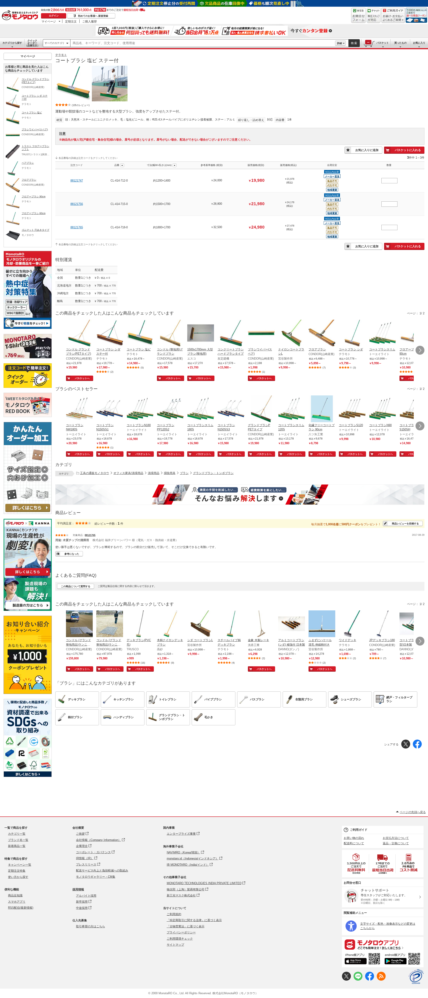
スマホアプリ (16, 901)
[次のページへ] (420, 350)
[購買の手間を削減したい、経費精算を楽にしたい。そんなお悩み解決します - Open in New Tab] (239, 494)
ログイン (54, 15)
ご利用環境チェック (180, 938)
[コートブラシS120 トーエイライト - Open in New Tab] (352, 409)
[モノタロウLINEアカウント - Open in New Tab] (358, 979)
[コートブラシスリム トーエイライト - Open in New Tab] (382, 333)
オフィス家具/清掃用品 (128, 473)
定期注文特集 (16, 870)
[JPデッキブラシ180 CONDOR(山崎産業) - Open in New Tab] (382, 624)
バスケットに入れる (408, 150)
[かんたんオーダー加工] (28, 513)
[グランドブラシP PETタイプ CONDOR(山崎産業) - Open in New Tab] (261, 409)
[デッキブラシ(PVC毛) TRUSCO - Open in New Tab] (140, 624)
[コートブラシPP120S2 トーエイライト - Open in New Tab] (170, 409)
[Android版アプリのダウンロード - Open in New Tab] (403, 959)
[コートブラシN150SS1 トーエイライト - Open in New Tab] (109, 409)
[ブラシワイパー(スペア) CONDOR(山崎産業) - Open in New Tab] (261, 333)
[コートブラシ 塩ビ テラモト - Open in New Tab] (140, 333)
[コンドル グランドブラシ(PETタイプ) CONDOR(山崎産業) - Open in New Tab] (79, 333)
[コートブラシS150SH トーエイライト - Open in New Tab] (412, 409)
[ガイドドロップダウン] (393, 18)
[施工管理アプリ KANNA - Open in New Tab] (28, 576)
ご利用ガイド (358, 829)
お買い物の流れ (354, 838)
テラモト (61, 55)
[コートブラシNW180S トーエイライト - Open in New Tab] (79, 409)
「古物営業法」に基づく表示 (185, 926)
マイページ (48, 21)
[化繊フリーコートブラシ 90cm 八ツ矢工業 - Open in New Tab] (322, 409)
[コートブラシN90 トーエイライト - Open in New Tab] (382, 409)
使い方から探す (18, 877)
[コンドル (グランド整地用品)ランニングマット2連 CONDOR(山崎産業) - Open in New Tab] (79, 624)
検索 (354, 43)
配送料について (354, 843)
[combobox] (202, 43)
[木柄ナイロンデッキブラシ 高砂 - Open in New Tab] (170, 624)
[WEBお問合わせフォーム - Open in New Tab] (358, 15)
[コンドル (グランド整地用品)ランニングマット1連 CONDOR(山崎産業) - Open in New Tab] (109, 624)
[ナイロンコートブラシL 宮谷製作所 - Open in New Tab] (291, 333)
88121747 (76, 180)
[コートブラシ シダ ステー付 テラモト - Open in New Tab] (109, 333)
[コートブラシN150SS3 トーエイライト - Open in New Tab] (231, 409)
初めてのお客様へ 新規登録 (93, 15)
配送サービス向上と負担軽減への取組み (102, 870)
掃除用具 (169, 473)
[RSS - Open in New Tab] (381, 979)
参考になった (71, 553)
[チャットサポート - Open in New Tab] (374, 15)
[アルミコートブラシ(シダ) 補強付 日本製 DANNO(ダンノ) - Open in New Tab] (291, 624)
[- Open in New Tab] (356, 863)
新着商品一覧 (16, 846)
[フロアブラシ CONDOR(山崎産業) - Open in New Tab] (322, 333)
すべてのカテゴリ (54, 43)
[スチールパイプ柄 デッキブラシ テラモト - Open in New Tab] (231, 624)
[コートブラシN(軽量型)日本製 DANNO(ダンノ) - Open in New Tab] (412, 624)
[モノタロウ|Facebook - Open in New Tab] (369, 979)
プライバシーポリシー (181, 932)
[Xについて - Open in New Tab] (346, 979)
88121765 (76, 227)
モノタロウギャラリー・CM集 (95, 876)
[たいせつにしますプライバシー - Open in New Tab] (416, 976)
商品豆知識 (15, 895)
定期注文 (71, 21)
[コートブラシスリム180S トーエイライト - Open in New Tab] (200, 409)
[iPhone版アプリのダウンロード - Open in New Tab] (362, 959)
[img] (21, 16)
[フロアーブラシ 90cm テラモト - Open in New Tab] (412, 333)
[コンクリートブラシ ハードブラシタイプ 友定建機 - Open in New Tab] (231, 333)
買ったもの (400, 42)
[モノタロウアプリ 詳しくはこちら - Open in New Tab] (383, 944)
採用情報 (78, 889)
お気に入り (419, 42)
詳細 (339, 43)
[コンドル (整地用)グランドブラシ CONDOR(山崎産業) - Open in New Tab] (170, 333)
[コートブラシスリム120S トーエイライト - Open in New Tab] (291, 409)
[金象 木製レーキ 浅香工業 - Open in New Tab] (261, 624)
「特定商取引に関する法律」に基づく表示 (194, 920)
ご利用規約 (174, 914)
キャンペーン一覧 (19, 864)
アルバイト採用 (86, 895)
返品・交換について (396, 843)
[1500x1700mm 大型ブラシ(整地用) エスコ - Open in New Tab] (200, 333)
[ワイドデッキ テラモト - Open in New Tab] (352, 624)
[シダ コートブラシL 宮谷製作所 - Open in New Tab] (200, 624)
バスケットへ (82, 378)
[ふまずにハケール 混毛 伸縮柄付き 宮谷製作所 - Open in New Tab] (322, 624)
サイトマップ (175, 944)
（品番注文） (32, 43)
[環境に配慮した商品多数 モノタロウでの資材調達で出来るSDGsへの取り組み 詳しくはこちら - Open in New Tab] (28, 776)
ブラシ (184, 473)
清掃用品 (153, 473)
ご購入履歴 (89, 21)
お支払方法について (396, 838)
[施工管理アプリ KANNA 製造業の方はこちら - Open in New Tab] (28, 609)
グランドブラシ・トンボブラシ (213, 473)
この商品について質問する (75, 586)
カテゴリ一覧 (16, 833)
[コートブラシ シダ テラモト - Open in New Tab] (352, 333)
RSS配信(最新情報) (20, 907)
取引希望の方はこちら (90, 926)
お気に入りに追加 (367, 150)
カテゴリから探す (12, 42)
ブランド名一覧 (18, 840)
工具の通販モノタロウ (94, 473)
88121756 (76, 204)
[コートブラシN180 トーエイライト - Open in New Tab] (140, 409)
